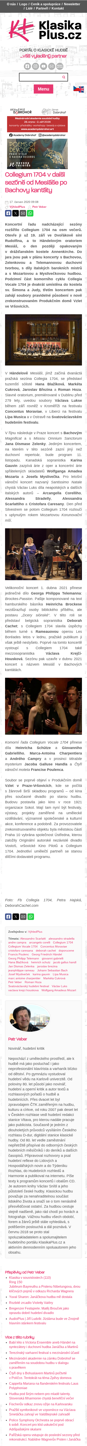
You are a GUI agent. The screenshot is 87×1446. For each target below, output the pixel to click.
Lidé (29, 8)
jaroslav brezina (47, 966)
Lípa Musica (60, 974)
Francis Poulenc (18, 954)
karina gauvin (41, 974)
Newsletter (72, 4)
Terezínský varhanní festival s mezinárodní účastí (44, 1352)
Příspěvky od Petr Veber (25, 1272)
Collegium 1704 (63, 942)
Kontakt (58, 8)
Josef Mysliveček (19, 974)
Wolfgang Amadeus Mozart (58, 990)
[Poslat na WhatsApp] (30, 213)
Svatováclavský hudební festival (28, 986)
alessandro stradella (61, 938)
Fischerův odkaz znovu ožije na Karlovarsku (40, 1404)
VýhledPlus (17, 206)
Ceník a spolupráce (45, 4)
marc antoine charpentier (24, 978)
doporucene (66, 950)
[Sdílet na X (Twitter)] (15, 213)
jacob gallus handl (64, 962)
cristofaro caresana (20, 950)
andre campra (17, 942)
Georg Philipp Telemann (23, 958)
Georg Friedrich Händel (47, 954)
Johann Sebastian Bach (52, 970)
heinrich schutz (40, 962)
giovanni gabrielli (52, 958)
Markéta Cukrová (54, 978)
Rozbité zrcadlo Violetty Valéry (31, 1302)
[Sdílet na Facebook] (8, 213)
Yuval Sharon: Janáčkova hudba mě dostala (40, 1297)
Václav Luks (59, 986)
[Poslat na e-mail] (23, 213)
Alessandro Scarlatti (33, 938)
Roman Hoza (33, 982)
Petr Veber (39, 206)
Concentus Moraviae (53, 946)
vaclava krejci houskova (23, 990)
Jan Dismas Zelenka (21, 966)
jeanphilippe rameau (21, 970)
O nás (11, 4)
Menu (43, 89)
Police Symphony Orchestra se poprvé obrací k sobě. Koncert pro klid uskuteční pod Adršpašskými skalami (41, 1424)
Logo (23, 4)
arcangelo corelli (39, 942)
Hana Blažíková (18, 962)
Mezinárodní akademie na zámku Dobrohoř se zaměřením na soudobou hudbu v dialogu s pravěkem (42, 1363)
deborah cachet (46, 950)
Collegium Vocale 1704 (23, 946)
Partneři (42, 8)
